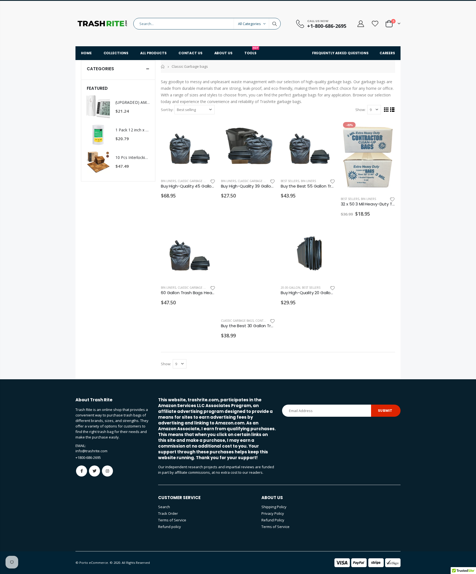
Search (274, 23)
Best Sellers (290, 181)
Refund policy (169, 526)
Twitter (94, 470)
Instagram (107, 470)
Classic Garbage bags (194, 181)
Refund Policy (272, 520)
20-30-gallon (290, 287)
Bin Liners (168, 181)
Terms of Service (172, 520)
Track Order (168, 513)
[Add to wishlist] (212, 181)
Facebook (81, 470)
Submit (385, 410)
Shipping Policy (273, 506)
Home (163, 66)
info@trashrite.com (91, 450)
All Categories (249, 23)
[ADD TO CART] (206, 129)
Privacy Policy (272, 513)
